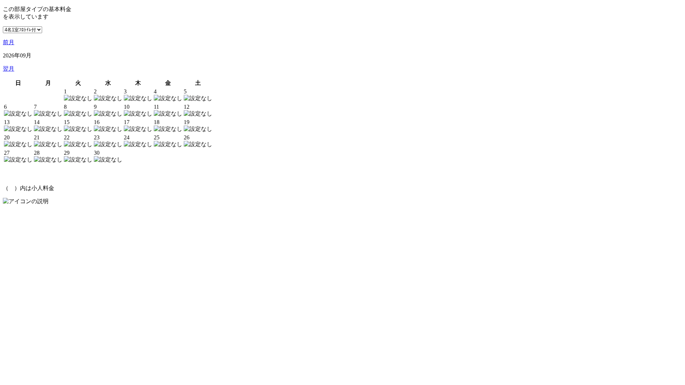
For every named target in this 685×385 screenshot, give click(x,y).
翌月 (8, 69)
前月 (8, 42)
